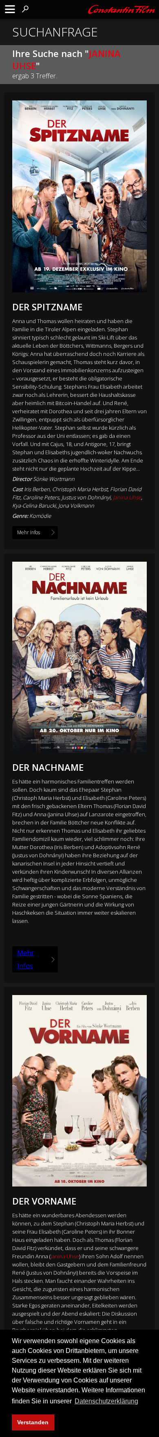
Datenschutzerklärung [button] (106, 1401)
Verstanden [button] (33, 1422)
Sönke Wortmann (54, 479)
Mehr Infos (25, 959)
